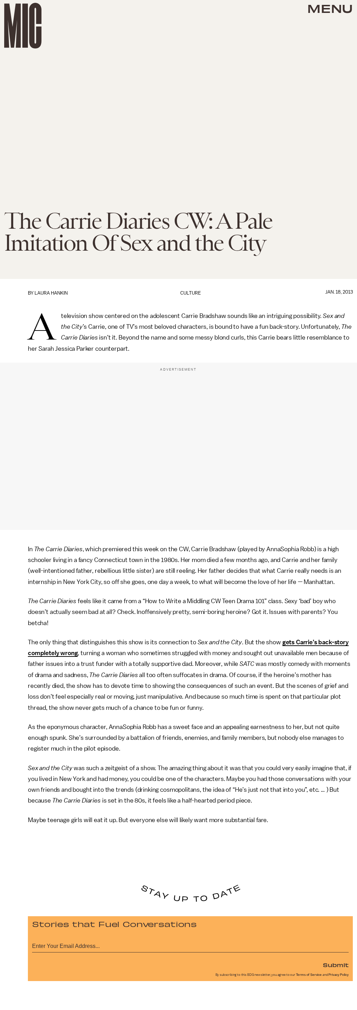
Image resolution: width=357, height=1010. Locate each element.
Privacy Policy (338, 975)
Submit (336, 964)
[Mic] (22, 25)
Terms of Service (309, 975)
